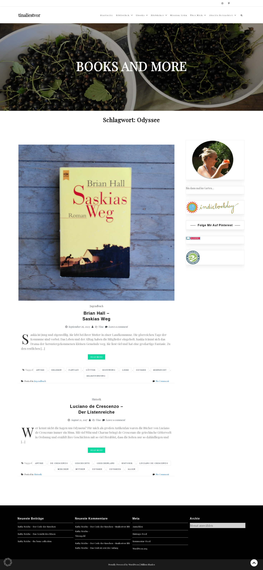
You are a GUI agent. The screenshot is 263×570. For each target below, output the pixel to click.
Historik (96, 399)
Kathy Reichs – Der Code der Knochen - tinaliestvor (100, 526)
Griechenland (106, 463)
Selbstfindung (96, 376)
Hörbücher (157, 15)
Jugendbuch (96, 306)
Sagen (131, 469)
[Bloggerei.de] (193, 238)
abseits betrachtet (221, 15)
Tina (100, 326)
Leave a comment (118, 326)
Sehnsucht (160, 370)
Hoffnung (109, 370)
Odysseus (115, 469)
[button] (8, 562)
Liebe (125, 370)
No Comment (162, 381)
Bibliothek (123, 15)
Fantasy (74, 370)
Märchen (63, 469)
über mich (196, 15)
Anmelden (138, 526)
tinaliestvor (29, 15)
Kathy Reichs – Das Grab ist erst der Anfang (96, 547)
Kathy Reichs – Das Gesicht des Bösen (36, 533)
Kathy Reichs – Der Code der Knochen (37, 526)
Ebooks (140, 15)
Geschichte (82, 463)
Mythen (80, 469)
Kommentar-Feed (141, 541)
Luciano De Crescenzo (154, 463)
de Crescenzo (59, 463)
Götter (91, 370)
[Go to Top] (254, 563)
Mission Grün (178, 15)
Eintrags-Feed (140, 533)
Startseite (106, 15)
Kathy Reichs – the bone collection (35, 541)
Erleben (57, 370)
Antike (40, 370)
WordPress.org (140, 548)
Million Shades (148, 564)
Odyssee (141, 370)
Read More (96, 356)
